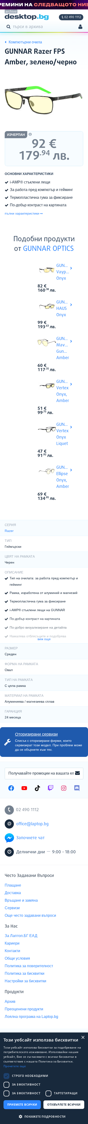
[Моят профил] (80, 27)
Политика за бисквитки (24, 973)
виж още (44, 639)
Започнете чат (30, 838)
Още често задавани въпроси (30, 915)
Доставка (13, 893)
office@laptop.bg (32, 824)
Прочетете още (15, 1066)
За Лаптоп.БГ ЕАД (21, 936)
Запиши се (77, 773)
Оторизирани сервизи (36, 734)
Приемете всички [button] (22, 1105)
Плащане (13, 885)
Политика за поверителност (29, 966)
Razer (9, 531)
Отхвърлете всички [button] (64, 1105)
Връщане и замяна (21, 900)
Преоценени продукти (24, 1009)
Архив (10, 1002)
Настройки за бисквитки (25, 981)
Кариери (12, 943)
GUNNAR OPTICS (48, 249)
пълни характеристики (22, 213)
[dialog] (44, 1078)
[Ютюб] (24, 788)
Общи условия (17, 958)
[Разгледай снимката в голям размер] (44, 100)
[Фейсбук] (11, 788)
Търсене (9, 26)
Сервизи (12, 908)
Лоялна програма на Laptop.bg (31, 1017)
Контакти (12, 951)
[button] (44, 1116)
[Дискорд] (77, 788)
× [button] (82, 1037)
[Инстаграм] (64, 788)
